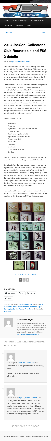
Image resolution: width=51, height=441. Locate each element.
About (29, 25)
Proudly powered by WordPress (37, 436)
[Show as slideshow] (25, 274)
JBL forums (8, 25)
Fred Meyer (26, 61)
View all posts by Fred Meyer (28, 334)
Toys (21, 309)
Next (44, 33)
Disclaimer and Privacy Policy (13, 436)
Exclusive (33, 307)
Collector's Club (26, 304)
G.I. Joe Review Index (38, 20)
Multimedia (19, 25)
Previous (8, 33)
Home (6, 20)
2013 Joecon (12, 307)
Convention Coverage (19, 20)
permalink (7, 311)
